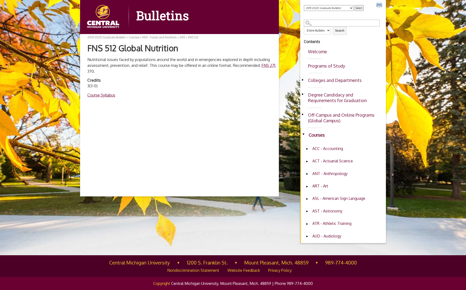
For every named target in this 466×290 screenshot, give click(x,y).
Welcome (317, 51)
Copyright (161, 283)
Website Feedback (243, 270)
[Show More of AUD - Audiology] (307, 236)
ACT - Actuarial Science (332, 160)
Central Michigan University (139, 262)
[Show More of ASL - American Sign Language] (307, 198)
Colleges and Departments (335, 80)
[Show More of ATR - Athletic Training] (307, 223)
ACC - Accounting (327, 148)
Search (339, 30)
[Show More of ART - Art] (307, 186)
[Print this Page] (379, 5)
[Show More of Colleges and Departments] (302, 79)
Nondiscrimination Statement (193, 270)
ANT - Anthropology (330, 173)
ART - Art (320, 186)
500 (182, 37)
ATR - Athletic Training (331, 223)
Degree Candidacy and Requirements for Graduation (337, 97)
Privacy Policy (280, 270)
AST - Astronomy (327, 211)
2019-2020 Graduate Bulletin (106, 37)
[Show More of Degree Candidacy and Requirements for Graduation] (302, 94)
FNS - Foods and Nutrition (159, 37)
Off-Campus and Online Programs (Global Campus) (341, 117)
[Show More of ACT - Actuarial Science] (307, 161)
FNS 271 (268, 65)
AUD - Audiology (326, 236)
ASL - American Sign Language (338, 198)
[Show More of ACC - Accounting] (307, 149)
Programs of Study (326, 66)
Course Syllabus (101, 95)
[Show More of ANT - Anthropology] (307, 174)
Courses (317, 135)
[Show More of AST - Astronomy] (307, 211)
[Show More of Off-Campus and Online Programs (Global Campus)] (302, 114)
